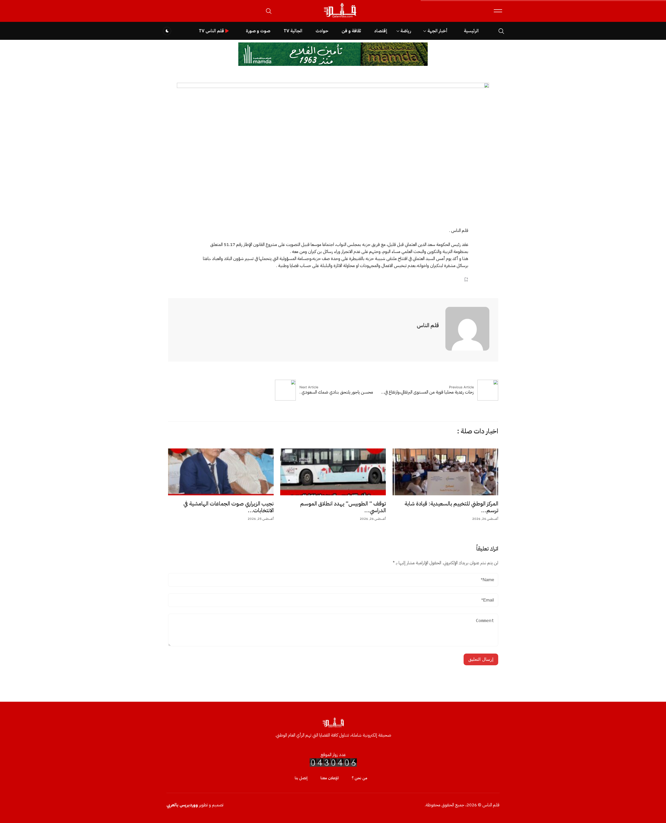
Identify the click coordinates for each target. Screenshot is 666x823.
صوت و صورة (258, 31)
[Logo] (339, 18)
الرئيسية (471, 31)
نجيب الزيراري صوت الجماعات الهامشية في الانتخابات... (228, 507)
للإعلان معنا (330, 778)
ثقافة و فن (351, 31)
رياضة (405, 31)
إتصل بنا (301, 778)
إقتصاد (380, 31)
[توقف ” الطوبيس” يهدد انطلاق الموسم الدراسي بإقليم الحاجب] (333, 471)
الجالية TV (293, 31)
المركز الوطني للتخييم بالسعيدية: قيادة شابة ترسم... (451, 507)
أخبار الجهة (437, 31)
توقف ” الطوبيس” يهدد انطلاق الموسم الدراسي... (343, 507)
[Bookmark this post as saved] (466, 279)
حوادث (322, 31)
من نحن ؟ (359, 778)
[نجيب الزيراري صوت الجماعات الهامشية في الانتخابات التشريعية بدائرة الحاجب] (221, 471)
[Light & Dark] (167, 31)
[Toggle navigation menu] (498, 10)
